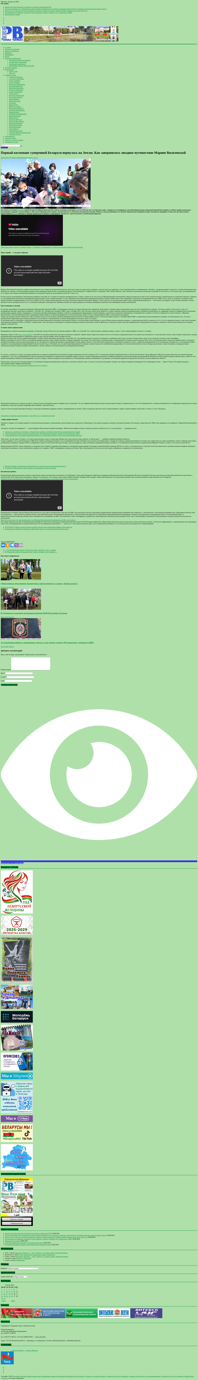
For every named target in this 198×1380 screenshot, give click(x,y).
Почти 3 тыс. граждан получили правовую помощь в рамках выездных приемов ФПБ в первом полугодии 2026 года (46, 11)
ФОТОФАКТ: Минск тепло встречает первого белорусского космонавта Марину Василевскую (38, 527)
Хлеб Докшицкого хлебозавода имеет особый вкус (37, 1255)
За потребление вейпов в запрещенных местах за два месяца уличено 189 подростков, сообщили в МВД (47, 643)
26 (12, 1296)
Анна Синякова (14, 81)
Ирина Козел (13, 105)
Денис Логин (13, 94)
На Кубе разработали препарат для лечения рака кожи (24, 1243)
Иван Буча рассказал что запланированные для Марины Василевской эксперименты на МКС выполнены (38, 520)
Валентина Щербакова (17, 84)
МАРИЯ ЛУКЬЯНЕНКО (18, 114)
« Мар (3, 1301)
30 (4, 1298)
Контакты (8, 53)
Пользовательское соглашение (19, 60)
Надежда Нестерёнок (16, 121)
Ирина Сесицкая (15, 107)
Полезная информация (13, 58)
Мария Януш (13, 118)
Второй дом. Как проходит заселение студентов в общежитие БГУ (28, 7)
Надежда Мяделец (15, 120)
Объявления (9, 55)
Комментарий (6, 669)
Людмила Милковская (17, 110)
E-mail (3, 677)
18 (9, 1294)
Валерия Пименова (16, 86)
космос (30, 158)
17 (7, 1294)
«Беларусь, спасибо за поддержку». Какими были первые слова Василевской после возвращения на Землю (42, 432)
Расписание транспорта (17, 64)
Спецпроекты (10, 136)
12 (12, 1292)
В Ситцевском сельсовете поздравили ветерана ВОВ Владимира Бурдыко (34, 613)
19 (12, 1294)
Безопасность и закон (12, 14)
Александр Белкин (15, 77)
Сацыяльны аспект (11, 142)
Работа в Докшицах (12, 51)
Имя (3, 673)
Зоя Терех (12, 103)
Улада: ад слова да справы (14, 140)
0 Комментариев (21, 158)
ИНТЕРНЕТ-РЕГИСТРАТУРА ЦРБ (21, 66)
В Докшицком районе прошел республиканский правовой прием (28, 1244)
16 (4, 1294)
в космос (21, 210)
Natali (13, 158)
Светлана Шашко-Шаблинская (20, 132)
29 (2, 1298)
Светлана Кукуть (15, 134)
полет (36, 158)
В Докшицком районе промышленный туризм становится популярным (31, 552)
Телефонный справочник (18, 62)
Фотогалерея (9, 69)
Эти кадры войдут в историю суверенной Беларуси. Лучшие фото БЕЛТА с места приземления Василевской (43, 435)
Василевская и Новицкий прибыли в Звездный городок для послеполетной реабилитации (37, 529)
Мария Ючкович (15, 116)
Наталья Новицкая (15, 123)
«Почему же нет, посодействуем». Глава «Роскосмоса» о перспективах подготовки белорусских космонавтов (39, 479)
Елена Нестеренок (15, 97)
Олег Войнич (14, 129)
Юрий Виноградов (15, 131)
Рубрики (4, 1268)
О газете (8, 47)
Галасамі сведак (10, 138)
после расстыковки (25, 334)
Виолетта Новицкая (16, 90)
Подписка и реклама (12, 49)
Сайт (2, 681)
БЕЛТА (15, 214)
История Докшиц (11, 68)
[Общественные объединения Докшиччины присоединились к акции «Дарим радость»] (21, 580)
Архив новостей (6, 1277)
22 (2, 1296)
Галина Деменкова (15, 92)
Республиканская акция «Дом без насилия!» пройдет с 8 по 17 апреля (30, 550)
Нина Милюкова (15, 127)
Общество (4, 147)
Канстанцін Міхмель (16, 108)
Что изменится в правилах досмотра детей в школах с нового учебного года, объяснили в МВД (38, 12)
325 (9, 158)
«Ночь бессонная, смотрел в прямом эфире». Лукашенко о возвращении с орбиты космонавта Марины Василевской (42, 247)
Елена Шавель (14, 99)
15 (2, 1294)
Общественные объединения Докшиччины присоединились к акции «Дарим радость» (39, 584)
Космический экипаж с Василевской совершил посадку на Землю (24, 365)
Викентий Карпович (16, 88)
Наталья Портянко (15, 125)
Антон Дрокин (14, 82)
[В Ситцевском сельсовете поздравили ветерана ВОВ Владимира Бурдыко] (21, 609)
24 (7, 1296)
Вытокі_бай (13, 71)
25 (9, 1296)
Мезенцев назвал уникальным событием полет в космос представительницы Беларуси (35, 466)
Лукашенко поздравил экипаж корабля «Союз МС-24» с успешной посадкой (28, 416)
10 (7, 1292)
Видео (7, 56)
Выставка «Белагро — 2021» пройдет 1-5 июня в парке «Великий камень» (41, 1253)
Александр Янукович (16, 79)
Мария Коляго (14, 112)
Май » (13, 1301)
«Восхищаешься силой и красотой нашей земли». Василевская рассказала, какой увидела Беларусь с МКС (42, 434)
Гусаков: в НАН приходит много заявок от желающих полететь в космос (30, 468)
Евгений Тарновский (16, 95)
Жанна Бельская (14, 101)
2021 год (12, 73)
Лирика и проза (10, 75)
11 (9, 1292)
